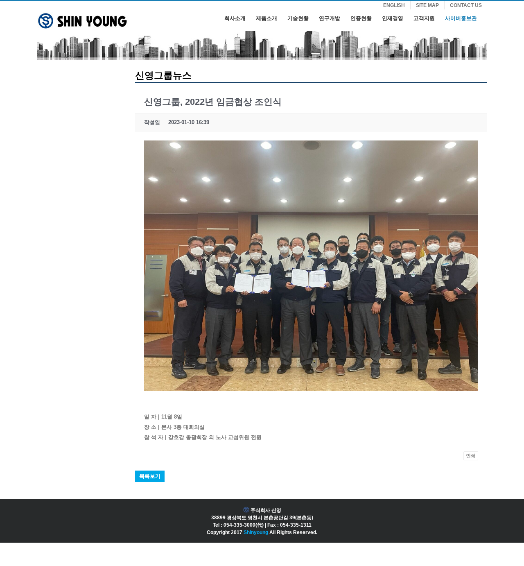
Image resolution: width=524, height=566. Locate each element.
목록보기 (149, 476)
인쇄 (471, 456)
